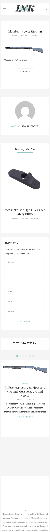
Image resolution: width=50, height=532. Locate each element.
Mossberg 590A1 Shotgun (25, 31)
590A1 (25, 383)
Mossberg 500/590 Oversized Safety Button (25, 212)
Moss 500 (14, 35)
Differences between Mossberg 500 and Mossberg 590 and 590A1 (25, 391)
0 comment (35, 35)
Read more (25, 417)
